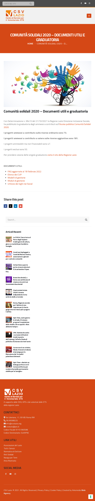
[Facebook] (81, 3)
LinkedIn (15, 206)
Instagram (15, 474)
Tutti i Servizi (9, 448)
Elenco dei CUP (15, 174)
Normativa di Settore (13, 451)
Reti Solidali (8, 454)
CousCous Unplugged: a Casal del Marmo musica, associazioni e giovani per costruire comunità (18, 255)
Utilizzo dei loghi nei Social (20, 183)
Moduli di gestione (16, 180)
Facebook (5, 206)
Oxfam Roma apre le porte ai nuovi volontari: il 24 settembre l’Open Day (18, 268)
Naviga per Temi (10, 457)
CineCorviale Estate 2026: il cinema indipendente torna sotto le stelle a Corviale (16, 293)
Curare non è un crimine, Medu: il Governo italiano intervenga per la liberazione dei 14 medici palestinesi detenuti (18, 352)
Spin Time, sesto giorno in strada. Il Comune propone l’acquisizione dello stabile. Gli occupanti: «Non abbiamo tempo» (18, 322)
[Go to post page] (9, 239)
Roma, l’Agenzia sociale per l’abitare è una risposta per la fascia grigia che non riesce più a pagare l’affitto (18, 307)
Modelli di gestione (16, 177)
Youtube (10, 474)
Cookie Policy (55, 490)
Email (20, 206)
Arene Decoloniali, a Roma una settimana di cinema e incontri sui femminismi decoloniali (18, 280)
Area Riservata (10, 460)
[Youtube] (85, 3)
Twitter (10, 206)
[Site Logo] (15, 16)
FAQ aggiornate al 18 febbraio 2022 (24, 171)
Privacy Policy (43, 490)
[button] (89, 16)
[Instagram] (89, 3)
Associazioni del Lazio (13, 445)
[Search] (30, 4)
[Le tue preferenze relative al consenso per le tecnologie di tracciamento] (90, 496)
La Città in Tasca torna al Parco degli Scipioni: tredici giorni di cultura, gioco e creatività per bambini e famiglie (18, 241)
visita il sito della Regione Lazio (62, 155)
